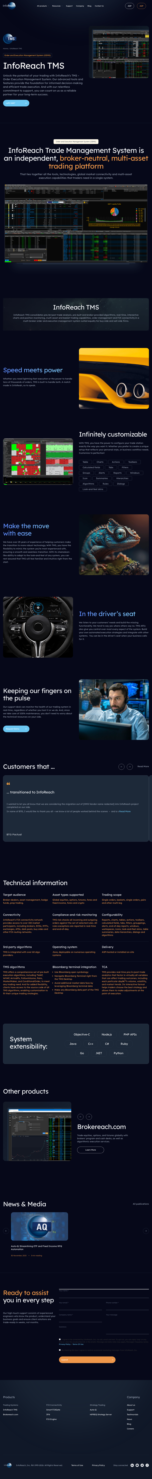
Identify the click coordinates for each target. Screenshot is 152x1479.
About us (131, 1405)
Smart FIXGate (53, 1410)
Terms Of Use (78, 1344)
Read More (143, 766)
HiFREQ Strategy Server (101, 1414)
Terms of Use (77, 1465)
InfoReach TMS (10, 1410)
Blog (89, 6)
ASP (129, 6)
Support (69, 6)
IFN (48, 1414)
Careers (130, 1428)
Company (80, 6)
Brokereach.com (101, 1126)
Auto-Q (93, 1410)
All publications (141, 1204)
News (129, 1419)
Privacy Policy (64, 1344)
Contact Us (99, 6)
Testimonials (132, 1414)
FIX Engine (51, 1419)
